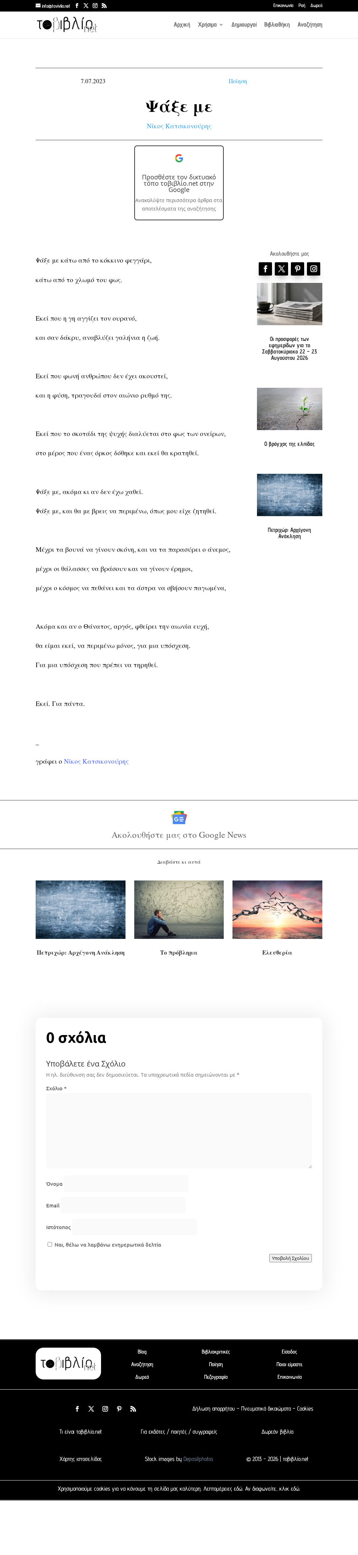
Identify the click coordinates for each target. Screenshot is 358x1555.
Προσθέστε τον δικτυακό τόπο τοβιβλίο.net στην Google (179, 183)
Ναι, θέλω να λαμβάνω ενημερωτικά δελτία (107, 1244)
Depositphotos (197, 1458)
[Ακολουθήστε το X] (91, 1408)
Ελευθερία (277, 952)
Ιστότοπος (58, 1227)
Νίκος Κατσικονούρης (179, 125)
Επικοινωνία (283, 5)
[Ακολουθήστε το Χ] (281, 269)
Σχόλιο (56, 1088)
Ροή (302, 5)
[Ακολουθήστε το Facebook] (265, 269)
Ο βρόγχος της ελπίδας (289, 443)
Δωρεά (316, 5)
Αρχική (182, 25)
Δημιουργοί (244, 25)
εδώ (238, 1488)
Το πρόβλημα (179, 952)
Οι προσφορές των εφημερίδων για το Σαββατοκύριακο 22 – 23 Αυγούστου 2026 (289, 348)
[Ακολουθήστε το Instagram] (313, 269)
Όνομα (54, 1183)
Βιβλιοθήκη (277, 25)
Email (52, 1205)
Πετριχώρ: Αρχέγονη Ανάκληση (289, 533)
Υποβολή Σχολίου (290, 1258)
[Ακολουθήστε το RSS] (133, 1408)
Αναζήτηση (310, 25)
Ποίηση (238, 81)
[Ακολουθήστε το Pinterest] (297, 269)
